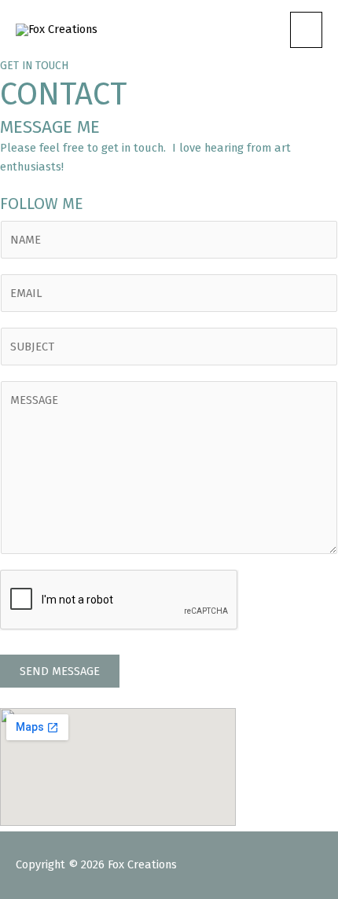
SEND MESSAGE (60, 671)
